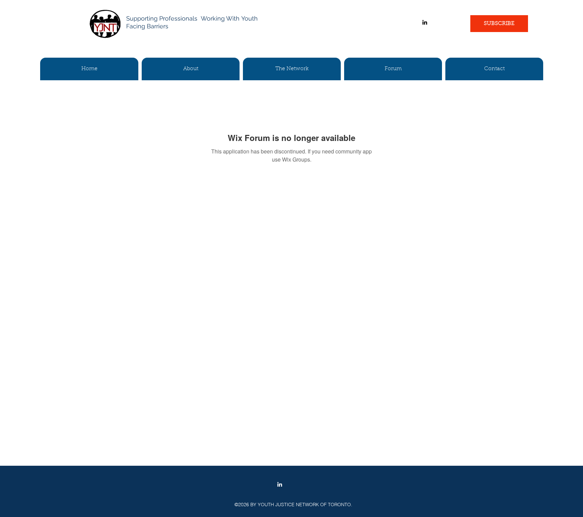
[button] (191, 69)
